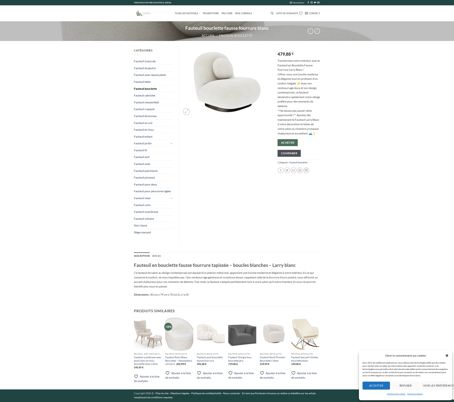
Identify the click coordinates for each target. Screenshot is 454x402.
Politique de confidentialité (206, 393)
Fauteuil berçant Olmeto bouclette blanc (304, 359)
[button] (447, 355)
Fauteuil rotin (142, 205)
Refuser (406, 385)
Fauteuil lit (140, 150)
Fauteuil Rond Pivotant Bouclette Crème (272, 359)
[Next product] (310, 31)
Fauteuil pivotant (144, 177)
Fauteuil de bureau (145, 116)
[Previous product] (317, 31)
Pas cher (227, 13)
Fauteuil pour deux (145, 184)
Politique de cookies (396, 394)
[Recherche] (272, 13)
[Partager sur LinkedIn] (306, 170)
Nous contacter (231, 393)
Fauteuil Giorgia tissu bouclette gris (240, 359)
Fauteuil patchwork (146, 170)
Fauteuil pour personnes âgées (152, 191)
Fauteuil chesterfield (146, 102)
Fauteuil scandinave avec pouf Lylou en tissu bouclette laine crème (147, 360)
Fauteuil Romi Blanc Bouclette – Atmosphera (178, 359)
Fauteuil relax (142, 198)
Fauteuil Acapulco (145, 68)
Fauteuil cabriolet (144, 95)
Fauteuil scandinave (146, 211)
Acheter (287, 142)
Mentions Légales (179, 393)
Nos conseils (243, 13)
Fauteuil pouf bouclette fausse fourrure (210, 359)
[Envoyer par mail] (294, 170)
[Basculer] (171, 143)
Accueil (208, 35)
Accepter (376, 385)
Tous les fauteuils (186, 13)
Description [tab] (142, 255)
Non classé (140, 225)
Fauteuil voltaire (144, 218)
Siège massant (142, 232)
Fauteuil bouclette (235, 35)
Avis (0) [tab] (156, 255)
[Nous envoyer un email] (318, 2)
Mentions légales (415, 394)
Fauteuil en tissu (144, 129)
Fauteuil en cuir (143, 122)
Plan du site (162, 393)
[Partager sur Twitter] (287, 170)
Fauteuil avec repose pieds (150, 74)
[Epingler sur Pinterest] (300, 170)
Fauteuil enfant (143, 136)
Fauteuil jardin (143, 143)
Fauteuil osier (142, 163)
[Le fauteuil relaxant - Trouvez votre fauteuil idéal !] (151, 13)
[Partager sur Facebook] (281, 170)
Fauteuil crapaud (144, 109)
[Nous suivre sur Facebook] (308, 2)
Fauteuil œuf (142, 157)
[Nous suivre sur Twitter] (315, 2)
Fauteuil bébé (142, 81)
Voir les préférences (436, 385)
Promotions (211, 13)
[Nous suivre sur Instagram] (312, 2)
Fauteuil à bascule (145, 61)
